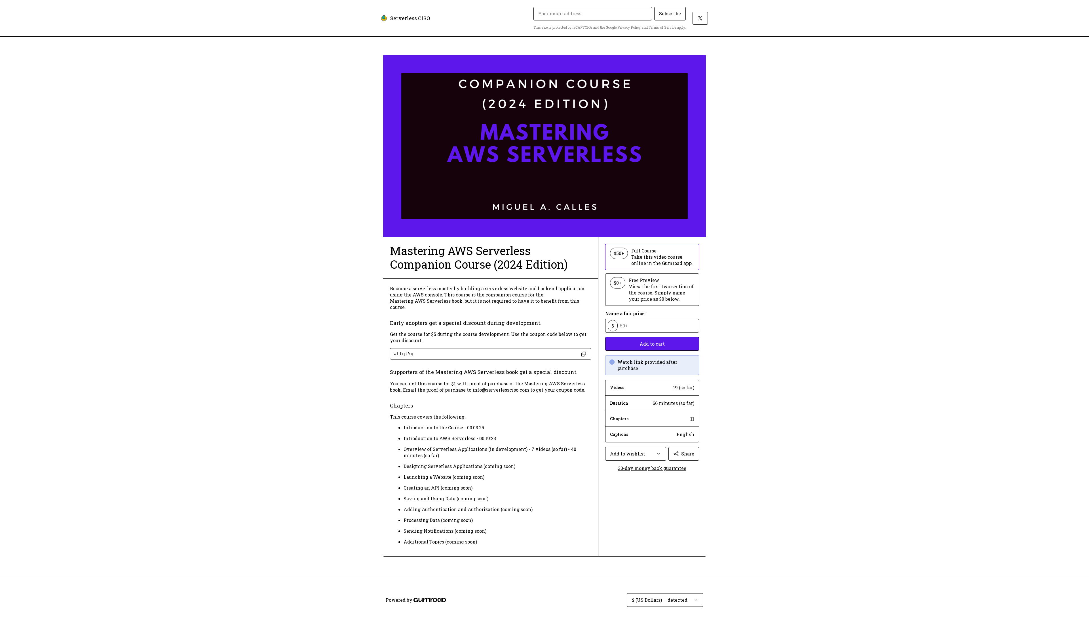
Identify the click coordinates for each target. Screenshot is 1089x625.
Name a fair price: (625, 313)
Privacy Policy (629, 27)
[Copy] (584, 354)
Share (687, 454)
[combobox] (635, 454)
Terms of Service (662, 27)
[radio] (652, 257)
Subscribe (670, 13)
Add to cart (652, 344)
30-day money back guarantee (652, 468)
